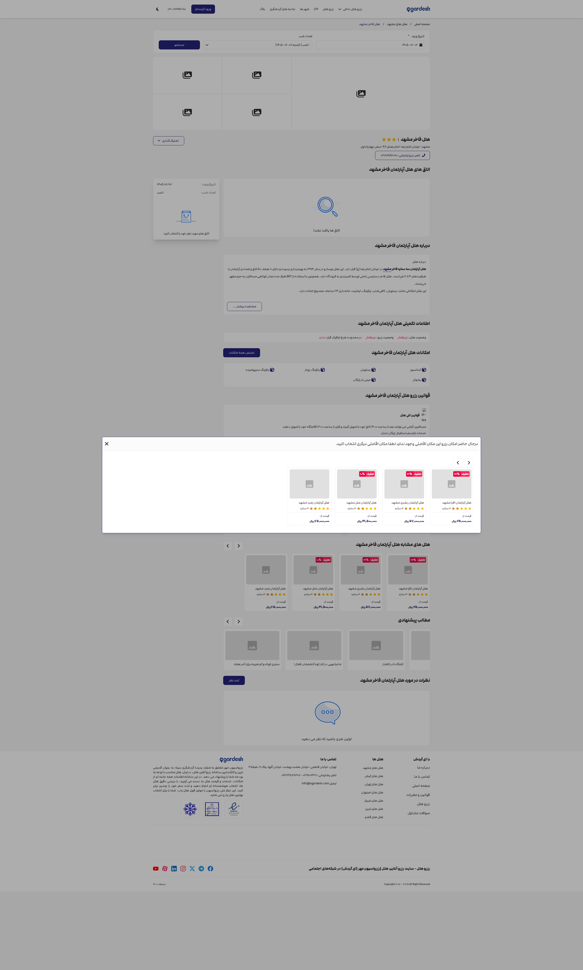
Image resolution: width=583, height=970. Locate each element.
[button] (106, 444)
